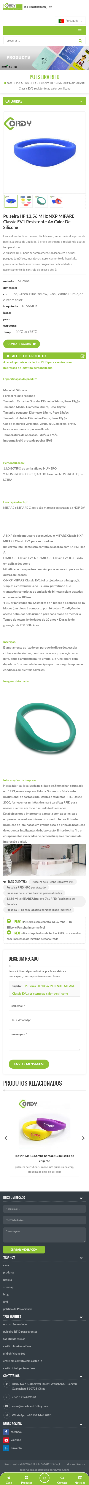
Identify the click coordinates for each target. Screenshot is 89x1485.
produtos (8, 1272)
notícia (7, 1279)
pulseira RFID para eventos (20, 1331)
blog (6, 1294)
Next (83, 1137)
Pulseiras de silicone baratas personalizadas (34, 893)
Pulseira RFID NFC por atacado (26, 887)
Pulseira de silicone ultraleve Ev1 (53, 882)
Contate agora (19, 344)
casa (10, 83)
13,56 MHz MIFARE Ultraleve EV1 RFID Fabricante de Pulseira (40, 901)
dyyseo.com (61, 1469)
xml (5, 1301)
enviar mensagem (29, 1064)
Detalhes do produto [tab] (25, 356)
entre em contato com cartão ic (22, 1361)
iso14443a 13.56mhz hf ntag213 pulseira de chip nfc (44, 1158)
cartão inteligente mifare (19, 1368)
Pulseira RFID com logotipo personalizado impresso (38, 910)
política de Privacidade (17, 1309)
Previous (5, 1137)
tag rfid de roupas (14, 1339)
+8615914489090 (24, 1397)
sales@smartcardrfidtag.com (30, 1406)
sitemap (8, 1287)
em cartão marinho (15, 1324)
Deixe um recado (44, 1478)
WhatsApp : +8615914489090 (31, 1415)
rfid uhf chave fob (14, 1353)
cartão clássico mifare (17, 1346)
